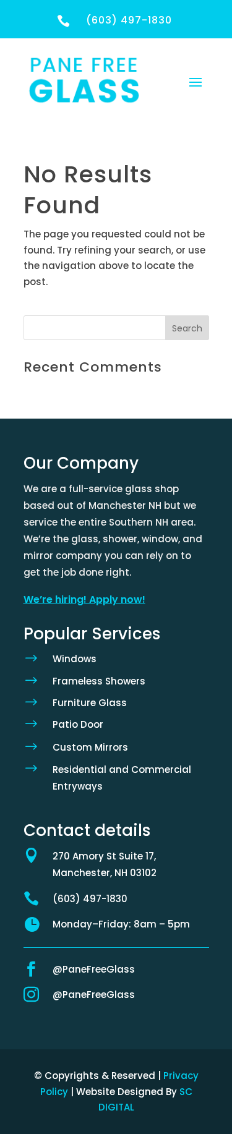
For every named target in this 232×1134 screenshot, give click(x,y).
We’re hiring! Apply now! (84, 599)
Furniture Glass (90, 702)
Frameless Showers (99, 681)
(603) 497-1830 (90, 898)
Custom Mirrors (90, 747)
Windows (75, 658)
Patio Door (78, 724)
